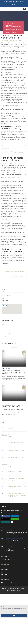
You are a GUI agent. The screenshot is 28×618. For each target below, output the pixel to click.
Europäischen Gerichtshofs (20, 95)
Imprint (9, 591)
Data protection (16, 591)
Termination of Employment (13, 402)
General (4, 327)
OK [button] (14, 615)
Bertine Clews (14, 163)
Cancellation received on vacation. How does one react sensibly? (13, 147)
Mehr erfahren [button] (6, 611)
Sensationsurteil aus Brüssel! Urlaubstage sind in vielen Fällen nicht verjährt (14, 372)
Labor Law (3, 260)
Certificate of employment (9, 336)
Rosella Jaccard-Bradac (16, 40)
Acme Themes (17, 590)
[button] (5, 516)
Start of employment (8, 330)
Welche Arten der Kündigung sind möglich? (14, 541)
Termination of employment (9, 333)
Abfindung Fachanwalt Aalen (18, 152)
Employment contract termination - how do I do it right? (16, 549)
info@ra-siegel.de (6, 295)
